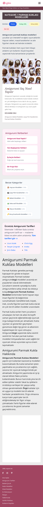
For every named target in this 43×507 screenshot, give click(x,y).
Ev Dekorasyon (7, 492)
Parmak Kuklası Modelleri (13, 119)
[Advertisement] (21, 439)
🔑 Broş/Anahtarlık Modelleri (19, 214)
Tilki (26, 250)
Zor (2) (6, 29)
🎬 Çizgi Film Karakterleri (17, 193)
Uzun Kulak (11, 243)
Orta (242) (34, 24)
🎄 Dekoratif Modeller (16, 203)
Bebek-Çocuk (6, 483)
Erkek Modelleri (7, 489)
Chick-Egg (28, 243)
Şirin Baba (11, 250)
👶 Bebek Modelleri (15, 198)
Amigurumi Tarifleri (8, 480)
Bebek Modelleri (18, 116)
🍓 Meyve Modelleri (16, 209)
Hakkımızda (6, 497)
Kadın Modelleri (7, 486)
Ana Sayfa (5, 477)
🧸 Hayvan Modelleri (16, 187)
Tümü (13, 24)
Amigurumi (8, 116)
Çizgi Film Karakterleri (31, 116)
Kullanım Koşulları (8, 503)
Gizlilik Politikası (7, 500)
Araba (26, 246)
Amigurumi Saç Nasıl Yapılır (18, 90)
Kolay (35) (22, 24)
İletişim (4, 494)
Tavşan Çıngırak (13, 246)
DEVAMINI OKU (10, 113)
